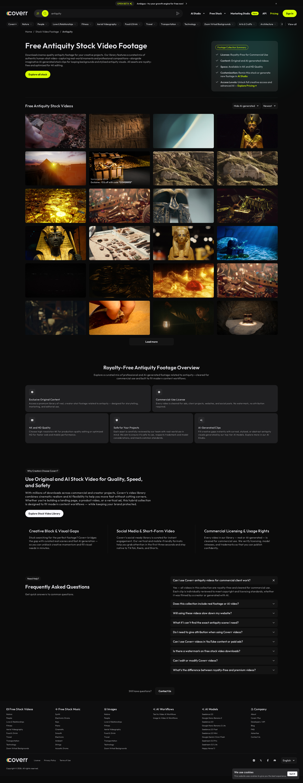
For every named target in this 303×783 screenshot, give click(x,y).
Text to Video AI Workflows (164, 714)
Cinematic (59, 729)
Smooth (58, 733)
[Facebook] (268, 760)
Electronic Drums (62, 718)
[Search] (45, 13)
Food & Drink (12, 733)
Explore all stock (38, 74)
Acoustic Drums (61, 748)
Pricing (274, 13)
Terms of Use (65, 760)
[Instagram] (254, 760)
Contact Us (165, 691)
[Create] (38, 13)
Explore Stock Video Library (44, 513)
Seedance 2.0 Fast (209, 729)
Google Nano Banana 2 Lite (214, 725)
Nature (9, 714)
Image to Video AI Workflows (165, 718)
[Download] (209, 181)
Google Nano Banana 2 (212, 718)
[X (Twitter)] (261, 760)
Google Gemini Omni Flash (213, 737)
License (37, 760)
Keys (57, 722)
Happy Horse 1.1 (208, 748)
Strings (58, 744)
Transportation (12, 741)
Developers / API (258, 722)
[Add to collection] (209, 156)
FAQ (253, 729)
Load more (151, 341)
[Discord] (275, 760)
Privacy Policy (50, 760)
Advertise (255, 733)
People (9, 718)
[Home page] (17, 13)
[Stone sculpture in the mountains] (183, 168)
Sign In (289, 13)
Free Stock (216, 13)
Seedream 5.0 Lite (209, 744)
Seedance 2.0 (207, 722)
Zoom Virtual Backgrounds (17, 748)
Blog (253, 725)
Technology (11, 744)
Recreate (183, 181)
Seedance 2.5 (207, 714)
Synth (57, 714)
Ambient (58, 741)
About (253, 714)
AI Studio (196, 13)
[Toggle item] (273, 580)
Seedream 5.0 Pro (209, 741)
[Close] (276, 3)
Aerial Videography (14, 729)
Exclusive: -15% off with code (111, 182)
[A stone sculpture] (247, 168)
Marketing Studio (244, 13)
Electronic (59, 737)
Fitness (9, 725)
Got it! (292, 774)
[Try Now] (186, 3)
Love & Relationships (15, 722)
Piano (57, 725)
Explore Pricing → (247, 85)
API (264, 13)
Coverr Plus (256, 718)
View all (292, 24)
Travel (9, 737)
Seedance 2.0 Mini (209, 733)
